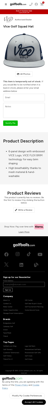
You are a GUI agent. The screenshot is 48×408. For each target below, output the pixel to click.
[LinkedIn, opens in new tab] (21, 264)
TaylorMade (7, 333)
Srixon (5, 330)
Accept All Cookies (34, 402)
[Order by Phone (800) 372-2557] (31, 4)
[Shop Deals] (24, 12)
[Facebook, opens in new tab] (6, 254)
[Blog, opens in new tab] (36, 264)
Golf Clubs (28, 356)
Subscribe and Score (32, 310)
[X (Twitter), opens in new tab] (6, 264)
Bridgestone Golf (9, 323)
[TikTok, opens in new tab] (29, 254)
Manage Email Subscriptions (13, 313)
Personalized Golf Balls (33, 349)
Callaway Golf (8, 326)
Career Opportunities (10, 310)
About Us (6, 300)
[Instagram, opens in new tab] (17, 254)
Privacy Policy (21, 385)
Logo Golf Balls (30, 346)
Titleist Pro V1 (8, 359)
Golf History (7, 356)
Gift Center (29, 300)
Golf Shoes (28, 359)
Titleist (5, 336)
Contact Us (7, 303)
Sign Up (8, 290)
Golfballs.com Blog (9, 346)
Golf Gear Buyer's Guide (33, 303)
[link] (36, 4)
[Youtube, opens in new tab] (40, 254)
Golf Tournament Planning (34, 307)
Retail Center (7, 307)
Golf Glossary (7, 349)
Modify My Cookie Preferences (27, 395)
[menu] (6, 4)
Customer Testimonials (11, 353)
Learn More (24, 232)
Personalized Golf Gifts (33, 353)
